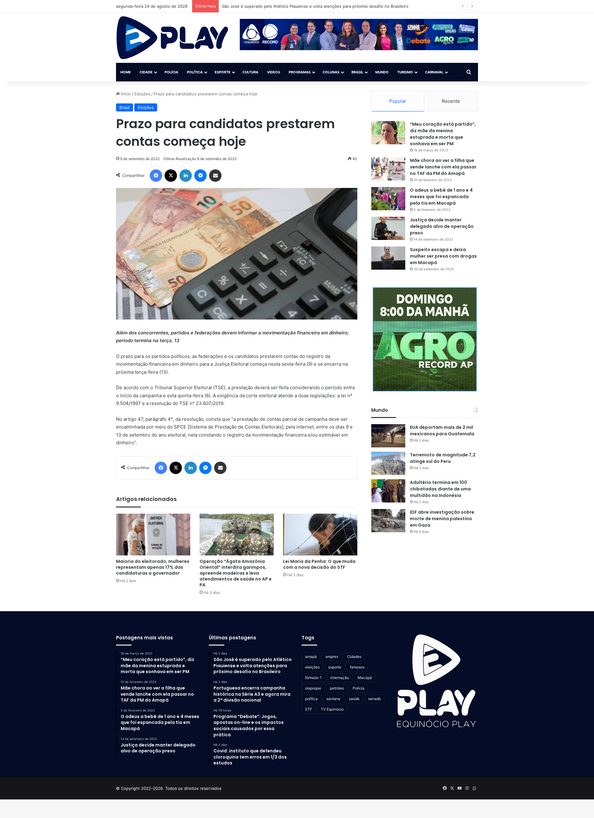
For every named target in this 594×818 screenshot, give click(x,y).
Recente (451, 101)
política (311, 698)
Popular (397, 101)
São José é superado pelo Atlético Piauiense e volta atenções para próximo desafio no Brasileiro (315, 6)
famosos (357, 667)
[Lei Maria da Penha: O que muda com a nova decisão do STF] (320, 534)
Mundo (382, 72)
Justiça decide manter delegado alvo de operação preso (442, 226)
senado (374, 698)
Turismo (405, 72)
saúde (354, 698)
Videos (273, 72)
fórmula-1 (313, 677)
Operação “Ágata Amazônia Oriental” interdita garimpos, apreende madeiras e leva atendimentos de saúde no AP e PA (236, 573)
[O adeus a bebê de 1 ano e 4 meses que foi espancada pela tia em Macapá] (388, 198)
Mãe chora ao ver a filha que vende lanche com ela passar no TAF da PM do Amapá (443, 166)
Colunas (331, 72)
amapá (311, 656)
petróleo (337, 688)
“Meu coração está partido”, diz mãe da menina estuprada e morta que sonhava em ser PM (443, 134)
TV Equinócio (332, 709)
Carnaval (434, 72)
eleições (312, 667)
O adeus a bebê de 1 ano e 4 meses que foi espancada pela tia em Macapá (441, 196)
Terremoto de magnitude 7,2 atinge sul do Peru (443, 458)
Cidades (354, 656)
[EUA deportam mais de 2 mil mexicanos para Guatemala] (388, 435)
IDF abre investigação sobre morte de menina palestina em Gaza (442, 518)
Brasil (357, 72)
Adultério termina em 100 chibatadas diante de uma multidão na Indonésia (440, 488)
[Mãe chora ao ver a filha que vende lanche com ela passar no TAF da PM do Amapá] (388, 169)
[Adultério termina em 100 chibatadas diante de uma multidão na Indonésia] (388, 491)
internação (339, 677)
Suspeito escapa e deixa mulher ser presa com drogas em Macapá (443, 256)
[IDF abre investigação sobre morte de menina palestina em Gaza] (388, 520)
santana (333, 698)
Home (125, 72)
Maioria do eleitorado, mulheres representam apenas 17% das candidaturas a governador (152, 567)
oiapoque (313, 688)
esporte (334, 667)
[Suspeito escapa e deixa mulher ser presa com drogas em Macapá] (388, 258)
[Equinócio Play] (172, 38)
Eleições (142, 93)
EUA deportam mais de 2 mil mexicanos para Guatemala (442, 430)
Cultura (250, 72)
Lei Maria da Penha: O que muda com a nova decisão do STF (319, 564)
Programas (300, 72)
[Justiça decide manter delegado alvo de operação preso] (388, 228)
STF (308, 709)
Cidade (146, 72)
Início (125, 93)
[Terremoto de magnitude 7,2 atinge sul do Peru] (388, 463)
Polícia (171, 72)
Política (195, 72)
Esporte (222, 72)
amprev (331, 656)
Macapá (365, 677)
